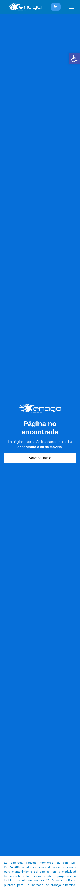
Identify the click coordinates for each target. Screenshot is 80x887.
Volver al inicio (40, 458)
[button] (74, 58)
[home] (24, 7)
